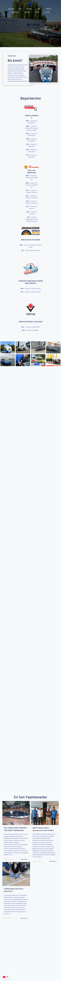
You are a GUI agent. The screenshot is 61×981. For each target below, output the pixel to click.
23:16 (10, 918)
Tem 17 (35, 861)
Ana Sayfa (11, 9)
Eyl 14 (5, 859)
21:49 (10, 859)
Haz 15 (6, 918)
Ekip (39, 9)
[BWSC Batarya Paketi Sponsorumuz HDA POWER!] (45, 813)
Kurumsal (29, 9)
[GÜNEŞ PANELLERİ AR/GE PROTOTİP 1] (16, 874)
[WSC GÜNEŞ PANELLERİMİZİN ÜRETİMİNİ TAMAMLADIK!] (16, 813)
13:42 (39, 861)
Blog (20, 9)
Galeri (37, 12)
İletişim (47, 12)
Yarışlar (27, 12)
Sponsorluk (15, 12)
